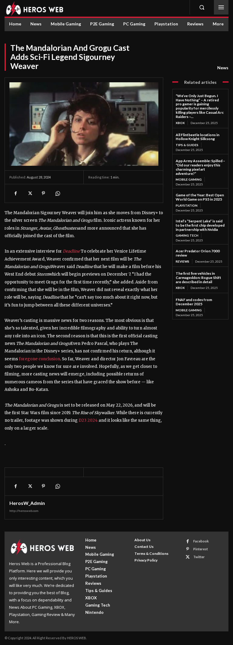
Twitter (199, 557)
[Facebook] (15, 193)
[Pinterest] (43, 193)
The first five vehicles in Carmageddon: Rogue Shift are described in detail (198, 277)
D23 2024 (88, 420)
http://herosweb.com (24, 510)
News (222, 67)
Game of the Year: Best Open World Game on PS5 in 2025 (200, 197)
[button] (201, 7)
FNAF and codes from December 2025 (194, 301)
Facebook (201, 541)
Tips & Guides (187, 145)
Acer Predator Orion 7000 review (198, 253)
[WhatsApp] (57, 193)
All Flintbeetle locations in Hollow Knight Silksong (197, 137)
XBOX (180, 123)
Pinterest (200, 549)
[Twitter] (29, 193)
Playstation (187, 205)
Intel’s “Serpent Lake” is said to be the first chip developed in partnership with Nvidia (200, 225)
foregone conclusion (39, 359)
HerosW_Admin (27, 503)
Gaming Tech (187, 235)
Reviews (182, 261)
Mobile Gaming (189, 179)
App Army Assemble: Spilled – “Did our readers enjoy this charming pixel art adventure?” (200, 167)
